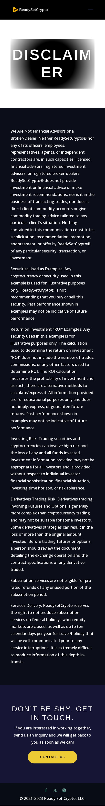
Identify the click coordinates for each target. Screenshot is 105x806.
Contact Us (52, 757)
